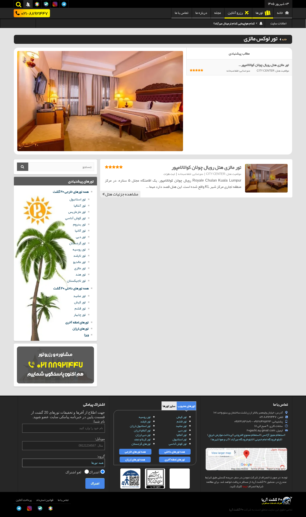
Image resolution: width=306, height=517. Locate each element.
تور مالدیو (79, 261)
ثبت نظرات (169, 174)
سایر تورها (169, 406)
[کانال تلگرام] (8, 495)
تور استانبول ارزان (140, 426)
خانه (280, 12)
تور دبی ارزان (143, 435)
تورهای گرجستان (141, 444)
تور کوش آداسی (75, 218)
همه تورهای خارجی (135, 452)
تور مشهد (79, 295)
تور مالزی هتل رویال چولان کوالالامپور (206, 167)
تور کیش (80, 302)
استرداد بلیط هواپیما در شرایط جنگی (235, 23)
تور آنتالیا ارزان (142, 430)
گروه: (101, 456)
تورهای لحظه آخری (77, 322)
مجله (217, 12)
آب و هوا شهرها (220, 439)
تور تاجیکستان (76, 280)
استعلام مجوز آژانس (273, 435)
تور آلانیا (80, 230)
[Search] (22, 166)
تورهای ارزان (81, 328)
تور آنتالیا (80, 205)
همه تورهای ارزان (135, 459)
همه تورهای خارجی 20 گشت (71, 191)
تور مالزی (80, 268)
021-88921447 (34, 13)
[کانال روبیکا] (8, 475)
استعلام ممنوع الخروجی (247, 435)
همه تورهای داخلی (174, 452)
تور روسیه (79, 249)
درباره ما (201, 12)
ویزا (86, 334)
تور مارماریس (77, 211)
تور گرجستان (77, 243)
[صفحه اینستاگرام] (8, 505)
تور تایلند (79, 255)
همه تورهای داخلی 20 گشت (71, 288)
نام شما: (99, 421)
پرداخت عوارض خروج (220, 435)
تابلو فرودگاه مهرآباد (242, 439)
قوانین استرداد (44, 500)
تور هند (80, 274)
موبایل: (100, 439)
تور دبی (81, 236)
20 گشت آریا (236, 510)
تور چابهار (80, 314)
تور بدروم (79, 224)
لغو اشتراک (73, 472)
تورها (259, 12)
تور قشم (80, 308)
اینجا (244, 486)
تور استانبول (77, 199)
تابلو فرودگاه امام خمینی (268, 439)
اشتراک (94, 472)
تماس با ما (181, 12)
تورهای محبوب (186, 406)
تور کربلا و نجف (142, 439)
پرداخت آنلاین (24, 500)
